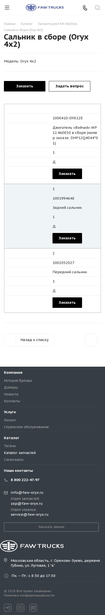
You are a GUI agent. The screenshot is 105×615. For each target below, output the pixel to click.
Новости (11, 394)
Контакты (12, 401)
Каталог (11, 437)
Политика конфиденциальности (29, 595)
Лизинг (10, 420)
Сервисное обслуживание (26, 427)
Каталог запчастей (20, 453)
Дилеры (11, 387)
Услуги (10, 412)
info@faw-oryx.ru (27, 492)
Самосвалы (13, 459)
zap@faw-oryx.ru (27, 503)
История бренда (18, 380)
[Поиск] (97, 8)
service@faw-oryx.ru (30, 514)
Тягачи (10, 446)
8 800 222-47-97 (25, 479)
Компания (13, 372)
